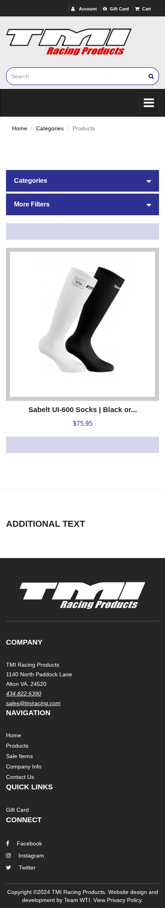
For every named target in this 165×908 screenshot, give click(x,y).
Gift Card (119, 8)
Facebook (29, 843)
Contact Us (20, 777)
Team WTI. (78, 900)
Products (17, 745)
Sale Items (19, 756)
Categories (50, 128)
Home (19, 128)
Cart (146, 8)
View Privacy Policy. (118, 900)
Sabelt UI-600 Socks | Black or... (82, 410)
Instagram (31, 855)
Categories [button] (30, 180)
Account (87, 8)
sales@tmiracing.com (33, 703)
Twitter (27, 867)
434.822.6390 (23, 693)
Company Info (24, 766)
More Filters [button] (32, 204)
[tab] (82, 181)
